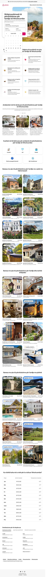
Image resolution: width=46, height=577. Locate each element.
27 (13, 48)
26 (11, 48)
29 (18, 48)
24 (6, 48)
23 (20, 45)
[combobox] (15, 26)
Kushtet (25, 575)
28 (15, 48)
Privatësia (20, 575)
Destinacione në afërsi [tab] (6, 530)
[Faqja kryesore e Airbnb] (5, 5)
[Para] (25, 113)
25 (8, 48)
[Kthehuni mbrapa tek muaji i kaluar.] (6, 33)
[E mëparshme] (20, 113)
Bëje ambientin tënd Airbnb (36, 5)
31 (6, 50)
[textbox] (9, 30)
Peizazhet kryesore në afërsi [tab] (30, 530)
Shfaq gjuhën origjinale (32, 1)
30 (20, 48)
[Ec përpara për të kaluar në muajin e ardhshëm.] (20, 33)
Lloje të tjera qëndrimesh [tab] (18, 530)
